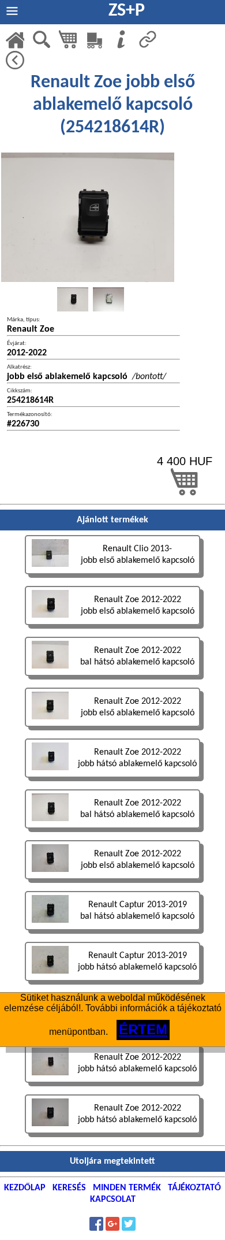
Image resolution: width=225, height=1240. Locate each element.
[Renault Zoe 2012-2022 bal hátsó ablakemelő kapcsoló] (112, 677)
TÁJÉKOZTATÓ (194, 1188)
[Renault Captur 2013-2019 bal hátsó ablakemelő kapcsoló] (112, 932)
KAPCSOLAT (113, 1199)
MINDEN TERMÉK (127, 1188)
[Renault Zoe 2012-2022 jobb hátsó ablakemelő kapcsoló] (112, 779)
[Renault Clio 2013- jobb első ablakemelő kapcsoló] (112, 576)
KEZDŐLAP (25, 1188)
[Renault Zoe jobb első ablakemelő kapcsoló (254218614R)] (72, 299)
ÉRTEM (143, 1029)
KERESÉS (69, 1188)
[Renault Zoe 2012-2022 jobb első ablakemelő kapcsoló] (112, 627)
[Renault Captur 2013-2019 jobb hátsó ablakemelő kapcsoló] (112, 982)
